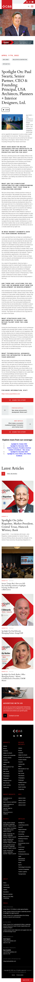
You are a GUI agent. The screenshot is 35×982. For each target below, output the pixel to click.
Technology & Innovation (24, 867)
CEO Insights (21, 831)
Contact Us (6, 885)
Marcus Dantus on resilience (8, 813)
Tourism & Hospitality (23, 869)
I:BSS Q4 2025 (21, 802)
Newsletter (6, 892)
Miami (4, 764)
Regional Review (22, 829)
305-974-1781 (6, 942)
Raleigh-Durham (7, 780)
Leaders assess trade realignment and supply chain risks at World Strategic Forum (17, 930)
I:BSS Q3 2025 (21, 805)
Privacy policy (19, 975)
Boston (5, 748)
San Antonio (6, 782)
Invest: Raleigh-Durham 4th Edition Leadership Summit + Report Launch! (9, 846)
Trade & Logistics (22, 871)
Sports (20, 864)
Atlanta (5, 746)
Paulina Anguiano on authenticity (8, 805)
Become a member (8, 894)
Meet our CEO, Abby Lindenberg (8, 897)
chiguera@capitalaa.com (9, 940)
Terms (13, 975)
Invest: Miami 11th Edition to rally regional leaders (15, 909)
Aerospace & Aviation (23, 836)
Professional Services (23, 854)
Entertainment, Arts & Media (23, 844)
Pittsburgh (6, 778)
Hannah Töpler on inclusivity (7, 809)
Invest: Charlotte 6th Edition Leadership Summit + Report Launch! (9, 841)
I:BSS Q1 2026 (21, 800)
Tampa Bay (6, 787)
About (4, 882)
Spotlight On (6, 64)
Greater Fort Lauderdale (9, 755)
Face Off (20, 827)
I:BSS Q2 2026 (21, 798)
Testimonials (6, 887)
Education (20, 841)
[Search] (28, 6)
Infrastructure (21, 851)
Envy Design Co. (22, 972)
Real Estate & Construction (20, 59)
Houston (5, 760)
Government (21, 847)
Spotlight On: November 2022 (19, 446)
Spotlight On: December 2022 (19, 452)
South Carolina (7, 785)
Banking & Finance (23, 838)
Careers (5, 889)
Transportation (22, 874)
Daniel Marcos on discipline (7, 799)
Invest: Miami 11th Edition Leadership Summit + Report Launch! (9, 830)
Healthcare (21, 849)
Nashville (5, 769)
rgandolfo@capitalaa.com (10, 952)
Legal (19, 856)
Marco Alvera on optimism (9, 802)
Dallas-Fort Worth (7, 753)
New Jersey (6, 59)
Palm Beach (6, 773)
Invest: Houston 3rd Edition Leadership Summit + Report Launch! (9, 852)
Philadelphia (6, 776)
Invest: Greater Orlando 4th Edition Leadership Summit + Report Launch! (9, 824)
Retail (19, 862)
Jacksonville (6, 762)
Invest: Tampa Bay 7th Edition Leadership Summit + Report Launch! (9, 835)
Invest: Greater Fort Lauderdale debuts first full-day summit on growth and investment (16, 916)
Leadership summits (23, 825)
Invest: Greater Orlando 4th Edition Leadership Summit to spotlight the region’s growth (17, 912)
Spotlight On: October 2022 (19, 444)
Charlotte (5, 750)
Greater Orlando (7, 757)
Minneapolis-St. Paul (8, 766)
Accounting (21, 834)
